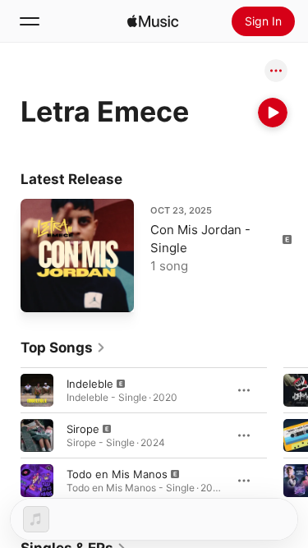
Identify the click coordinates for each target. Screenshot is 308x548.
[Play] (272, 112)
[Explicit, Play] (37, 389)
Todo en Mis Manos (117, 473)
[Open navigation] (29, 21)
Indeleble (90, 382)
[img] (152, 21)
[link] (63, 347)
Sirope (83, 428)
